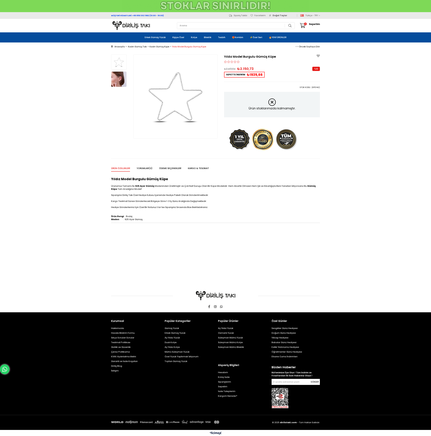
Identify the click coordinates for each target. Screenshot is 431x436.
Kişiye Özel (178, 37)
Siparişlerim (224, 381)
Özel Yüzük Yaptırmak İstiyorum (181, 356)
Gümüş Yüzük (172, 328)
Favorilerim (260, 15)
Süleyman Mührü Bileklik (231, 347)
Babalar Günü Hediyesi (284, 342)
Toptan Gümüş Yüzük (176, 361)
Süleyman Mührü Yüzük (230, 337)
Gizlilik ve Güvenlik (121, 347)
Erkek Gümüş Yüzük (155, 37)
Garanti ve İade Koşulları (124, 361)
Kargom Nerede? (227, 396)
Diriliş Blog (116, 366)
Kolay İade (224, 377)
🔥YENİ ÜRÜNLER (277, 37)
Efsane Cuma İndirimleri (284, 356)
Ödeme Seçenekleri (170, 168)
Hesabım (223, 372)
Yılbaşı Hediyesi (280, 337)
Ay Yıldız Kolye (172, 347)
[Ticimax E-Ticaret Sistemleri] (216, 433)
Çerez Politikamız (120, 351)
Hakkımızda (117, 328)
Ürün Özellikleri (120, 168)
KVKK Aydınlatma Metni (123, 356)
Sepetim (222, 386)
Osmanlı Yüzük (226, 333)
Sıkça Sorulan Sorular (122, 337)
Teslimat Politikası (120, 342)
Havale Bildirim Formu (123, 333)
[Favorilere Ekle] (318, 56)
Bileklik (207, 37)
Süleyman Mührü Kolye (230, 342)
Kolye (194, 37)
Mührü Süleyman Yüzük (177, 351)
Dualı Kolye (171, 342)
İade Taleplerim (226, 391)
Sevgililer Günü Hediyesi (285, 328)
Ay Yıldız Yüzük (172, 337)
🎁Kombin (237, 37)
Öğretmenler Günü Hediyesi (287, 351)
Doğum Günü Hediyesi (284, 333)
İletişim (115, 370)
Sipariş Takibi (240, 15)
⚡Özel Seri (256, 37)
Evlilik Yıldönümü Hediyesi (285, 347)
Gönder (315, 381)
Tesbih (221, 37)
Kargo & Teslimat (198, 168)
